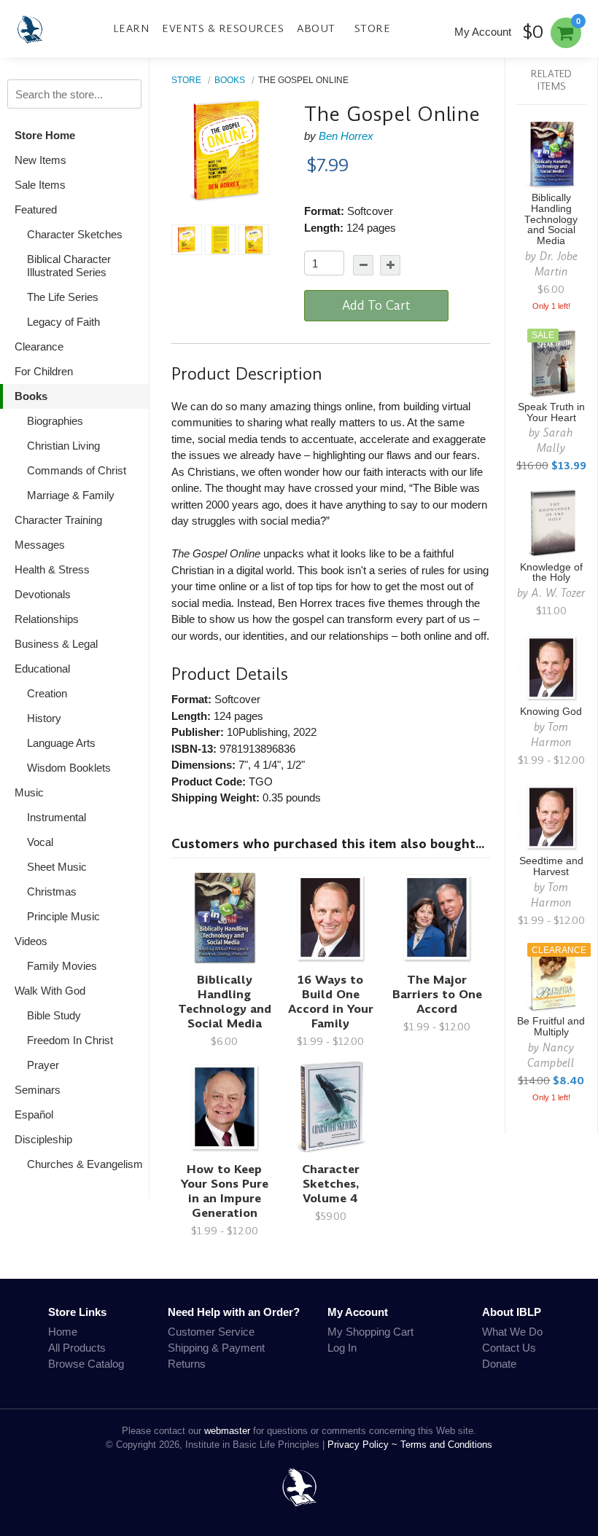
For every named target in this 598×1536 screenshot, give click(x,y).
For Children (44, 371)
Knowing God (551, 711)
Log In (342, 1347)
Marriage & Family (70, 495)
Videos (31, 941)
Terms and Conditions (446, 1444)
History (44, 718)
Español (34, 1114)
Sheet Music (57, 867)
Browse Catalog (86, 1363)
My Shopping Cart (370, 1331)
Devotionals (43, 594)
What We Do (512, 1331)
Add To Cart (376, 305)
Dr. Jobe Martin (556, 263)
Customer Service (211, 1331)
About (316, 28)
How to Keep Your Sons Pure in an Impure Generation (224, 1191)
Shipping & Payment (216, 1347)
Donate (499, 1363)
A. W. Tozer (559, 592)
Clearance (39, 346)
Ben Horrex (346, 136)
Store (372, 28)
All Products (77, 1347)
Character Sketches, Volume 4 (331, 1184)
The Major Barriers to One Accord (437, 994)
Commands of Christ (76, 470)
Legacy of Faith (63, 322)
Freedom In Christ (70, 1040)
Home (62, 1331)
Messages (40, 544)
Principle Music (63, 916)
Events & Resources (223, 28)
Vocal (40, 842)
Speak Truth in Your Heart (551, 412)
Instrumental (56, 817)
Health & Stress (52, 569)
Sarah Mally (555, 440)
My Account (482, 32)
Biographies (55, 421)
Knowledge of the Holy (551, 573)
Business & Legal (56, 644)
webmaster (227, 1430)
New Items (40, 160)
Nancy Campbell (551, 1055)
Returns (187, 1363)
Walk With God (50, 990)
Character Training (58, 520)
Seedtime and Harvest (551, 866)
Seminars (38, 1090)
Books (31, 396)
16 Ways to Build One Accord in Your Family (330, 1001)
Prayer (43, 1065)
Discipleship (43, 1139)
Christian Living (63, 445)
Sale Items (40, 185)
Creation (47, 693)
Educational (42, 668)
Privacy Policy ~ (363, 1444)
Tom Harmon (551, 734)
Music (29, 792)
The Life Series (62, 297)
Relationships (47, 619)
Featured (36, 209)
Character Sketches (75, 234)
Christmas (52, 891)
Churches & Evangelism (85, 1164)
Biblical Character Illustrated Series (69, 265)
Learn (131, 28)
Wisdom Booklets (69, 767)
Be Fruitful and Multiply (551, 1027)
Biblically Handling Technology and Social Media (224, 1001)
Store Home (45, 135)
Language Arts (61, 743)
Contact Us (509, 1347)
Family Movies (62, 966)
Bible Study (54, 1015)
